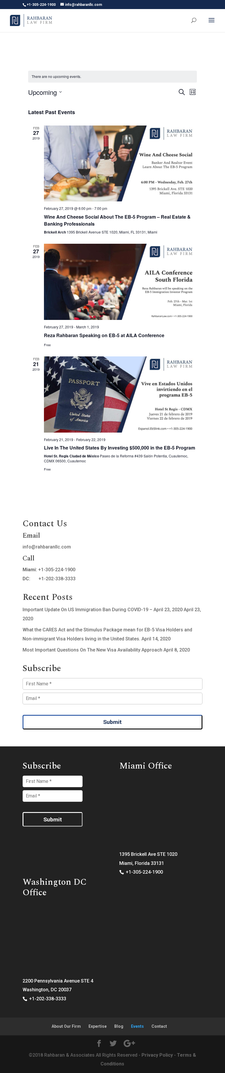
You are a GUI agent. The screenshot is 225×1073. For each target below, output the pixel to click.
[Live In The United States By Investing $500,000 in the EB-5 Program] (120, 394)
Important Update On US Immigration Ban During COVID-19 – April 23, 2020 (103, 609)
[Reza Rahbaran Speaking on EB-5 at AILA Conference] (120, 282)
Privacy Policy (157, 1055)
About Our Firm (66, 1026)
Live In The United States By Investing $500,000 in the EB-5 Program (119, 447)
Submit (112, 722)
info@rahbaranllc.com (47, 547)
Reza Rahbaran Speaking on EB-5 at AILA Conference (104, 335)
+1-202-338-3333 (57, 578)
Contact (159, 1026)
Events (137, 1026)
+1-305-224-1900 (56, 569)
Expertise (97, 1026)
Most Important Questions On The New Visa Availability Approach (92, 650)
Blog (118, 1026)
